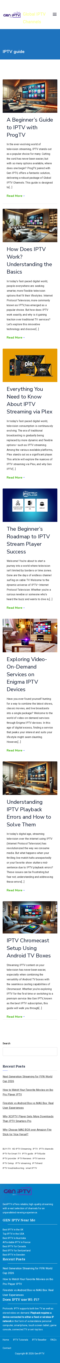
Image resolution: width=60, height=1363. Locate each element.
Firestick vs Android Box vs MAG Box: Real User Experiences (28, 1106)
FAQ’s (53, 1339)
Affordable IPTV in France (16, 1242)
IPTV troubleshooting (13, 1168)
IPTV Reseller (39, 1339)
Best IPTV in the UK (13, 1229)
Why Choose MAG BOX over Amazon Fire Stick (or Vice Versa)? (27, 1132)
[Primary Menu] (54, 14)
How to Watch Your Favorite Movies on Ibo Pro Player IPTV (28, 1092)
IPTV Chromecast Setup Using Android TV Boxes (29, 948)
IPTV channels (46, 1149)
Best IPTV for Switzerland (16, 1250)
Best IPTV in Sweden (14, 1254)
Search (6, 1043)
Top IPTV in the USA (13, 1233)
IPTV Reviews (24, 1158)
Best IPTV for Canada (14, 1246)
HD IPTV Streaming (21, 1149)
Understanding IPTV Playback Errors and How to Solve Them (29, 813)
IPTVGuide (40, 1153)
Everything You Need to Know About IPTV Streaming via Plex (29, 400)
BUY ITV (7, 1149)
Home (6, 1339)
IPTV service (39, 1158)
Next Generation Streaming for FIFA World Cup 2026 (27, 1079)
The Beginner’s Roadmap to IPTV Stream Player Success (28, 540)
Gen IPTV (35, 6)
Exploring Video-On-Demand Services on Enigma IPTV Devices (27, 674)
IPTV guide (27, 1153)
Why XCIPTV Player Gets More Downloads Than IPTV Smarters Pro (28, 1119)
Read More (14, 196)
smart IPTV (31, 1168)
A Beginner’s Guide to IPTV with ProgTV (30, 127)
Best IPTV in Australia (14, 1238)
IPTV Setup (8, 1163)
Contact (7, 1348)
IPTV (35, 1149)
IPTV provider (9, 1158)
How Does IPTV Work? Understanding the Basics (29, 260)
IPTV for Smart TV (12, 1153)
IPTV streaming (23, 1163)
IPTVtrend (37, 1163)
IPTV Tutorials (20, 1339)
